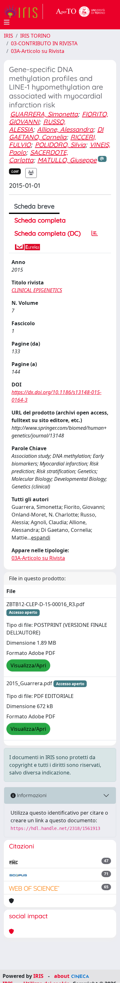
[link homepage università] (80, 11)
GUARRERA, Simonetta (44, 114)
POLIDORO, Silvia (60, 145)
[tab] (94, 233)
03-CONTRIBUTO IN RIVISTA (44, 43)
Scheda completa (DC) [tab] (47, 233)
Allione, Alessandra (65, 129)
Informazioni (31, 795)
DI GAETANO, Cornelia (56, 133)
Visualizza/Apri (28, 665)
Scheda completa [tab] (40, 220)
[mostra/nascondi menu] (7, 22)
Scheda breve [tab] (34, 206)
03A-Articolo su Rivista (37, 51)
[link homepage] (23, 11)
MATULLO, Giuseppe (67, 160)
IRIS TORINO (35, 35)
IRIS (8, 35)
